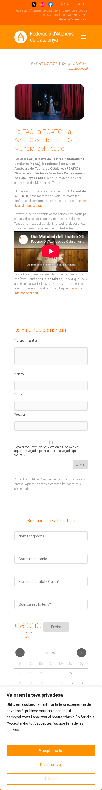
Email (20, 394)
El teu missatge (26, 340)
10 (41, 683)
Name (20, 374)
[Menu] (84, 37)
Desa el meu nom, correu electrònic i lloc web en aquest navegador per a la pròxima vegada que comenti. (46, 448)
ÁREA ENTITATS (72, 4)
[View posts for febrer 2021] (20, 652)
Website (19, 414)
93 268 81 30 (76, 15)
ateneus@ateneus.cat (73, 19)
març (51, 653)
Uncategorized (78, 68)
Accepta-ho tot (51, 750)
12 (61, 683)
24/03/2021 (49, 64)
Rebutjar (51, 779)
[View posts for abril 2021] (81, 652)
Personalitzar (51, 765)
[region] (51, 738)
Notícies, (82, 64)
